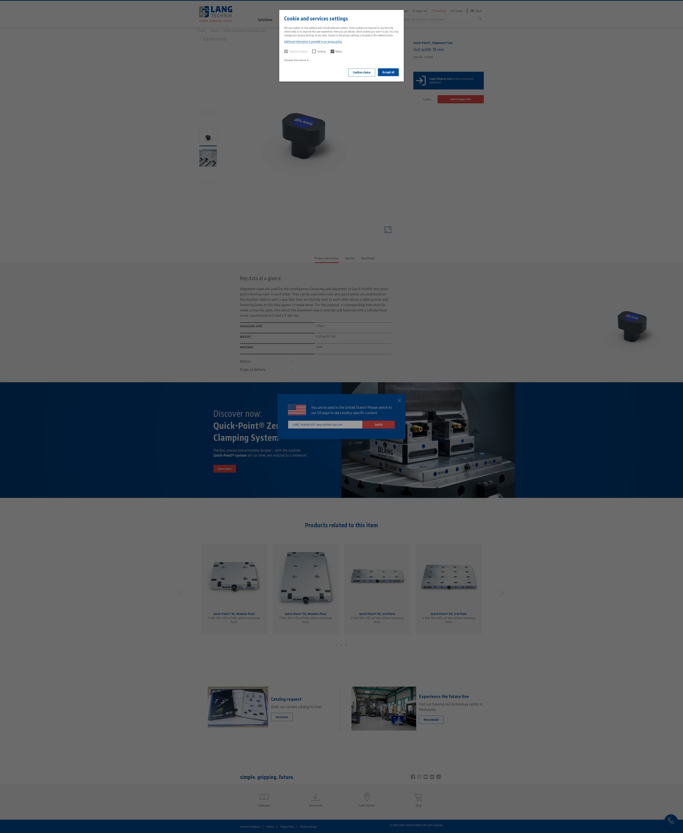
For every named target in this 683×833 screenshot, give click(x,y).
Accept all (388, 72)
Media (338, 51)
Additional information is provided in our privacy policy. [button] (313, 41)
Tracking (321, 51)
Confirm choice (361, 72)
